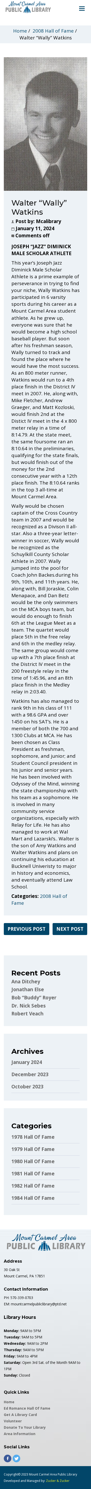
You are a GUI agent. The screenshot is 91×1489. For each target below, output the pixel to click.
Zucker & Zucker (58, 1481)
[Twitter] (16, 1458)
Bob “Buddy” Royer (33, 997)
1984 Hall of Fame (33, 1198)
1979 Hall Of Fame (33, 1149)
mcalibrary (48, 221)
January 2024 (26, 1062)
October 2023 (27, 1086)
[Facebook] (7, 1458)
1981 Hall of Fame (33, 1173)
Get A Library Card (20, 1414)
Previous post (27, 929)
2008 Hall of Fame (53, 30)
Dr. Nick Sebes (28, 1005)
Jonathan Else (27, 989)
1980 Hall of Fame (33, 1161)
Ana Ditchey (25, 981)
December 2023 (30, 1074)
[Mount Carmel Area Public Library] (28, 6)
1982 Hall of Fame (33, 1186)
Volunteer (13, 1421)
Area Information (19, 1433)
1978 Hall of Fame (33, 1137)
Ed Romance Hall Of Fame (27, 1408)
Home (20, 30)
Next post (69, 929)
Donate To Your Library (25, 1427)
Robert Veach (27, 1013)
